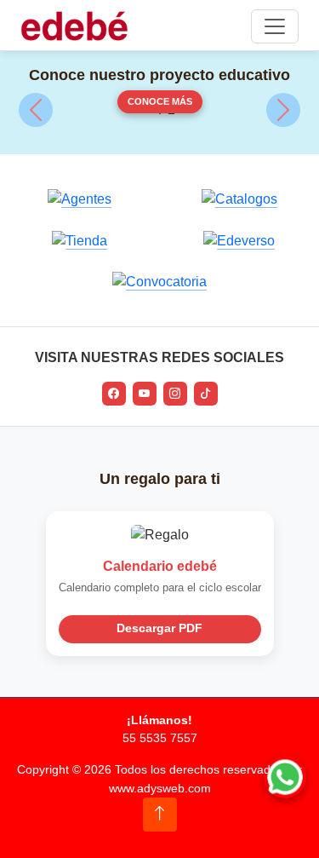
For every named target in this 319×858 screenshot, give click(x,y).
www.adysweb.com (160, 788)
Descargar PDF (159, 628)
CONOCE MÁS (160, 101)
